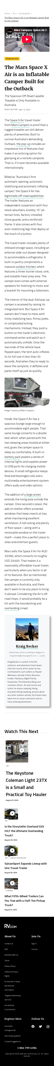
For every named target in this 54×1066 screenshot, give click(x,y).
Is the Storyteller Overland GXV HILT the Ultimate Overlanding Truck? (24, 831)
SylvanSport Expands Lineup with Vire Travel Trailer (25, 865)
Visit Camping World (12, 1035)
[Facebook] (33, 1026)
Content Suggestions (12, 1041)
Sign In (34, 943)
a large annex (32, 494)
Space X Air (17, 120)
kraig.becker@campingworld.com (23, 655)
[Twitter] (40, 1026)
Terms (6, 960)
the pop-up (23, 144)
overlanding (11, 608)
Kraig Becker (11, 109)
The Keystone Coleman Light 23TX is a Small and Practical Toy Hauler (26, 783)
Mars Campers (20, 125)
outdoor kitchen (26, 266)
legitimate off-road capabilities (24, 195)
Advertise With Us (11, 954)
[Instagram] (47, 1026)
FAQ (6, 949)
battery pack (12, 456)
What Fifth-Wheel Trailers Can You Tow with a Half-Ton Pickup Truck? (24, 900)
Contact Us (8, 943)
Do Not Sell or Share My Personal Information (12, 985)
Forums (35, 949)
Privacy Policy (9, 966)
